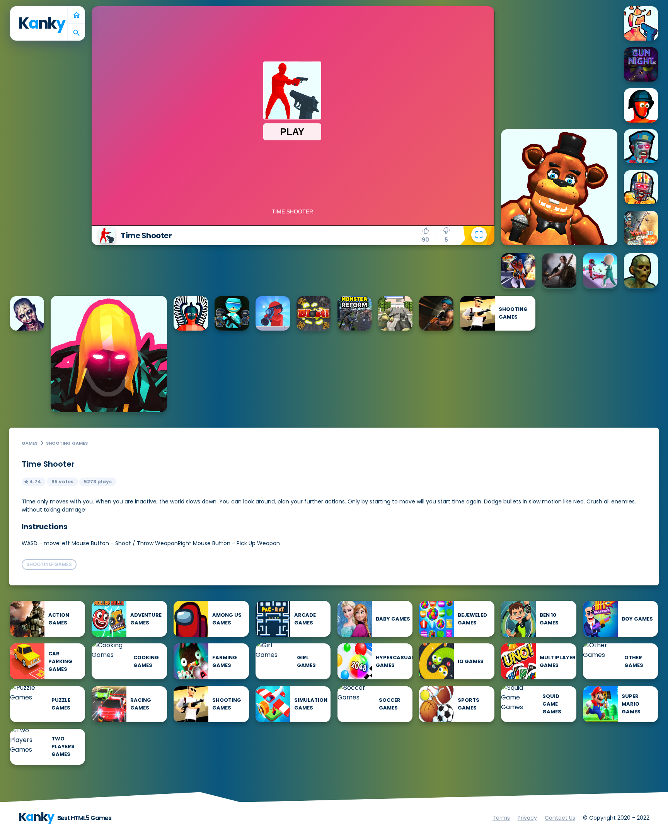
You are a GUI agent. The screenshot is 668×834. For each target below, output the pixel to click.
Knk (42, 23)
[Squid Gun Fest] (600, 270)
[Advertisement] (559, 54)
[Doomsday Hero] (559, 270)
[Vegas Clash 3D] (518, 270)
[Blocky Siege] (395, 313)
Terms (501, 818)
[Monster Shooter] (641, 270)
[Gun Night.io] (641, 64)
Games (29, 443)
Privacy (527, 818)
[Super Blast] (314, 313)
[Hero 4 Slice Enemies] (109, 354)
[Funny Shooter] (641, 105)
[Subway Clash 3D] (436, 313)
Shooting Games (67, 443)
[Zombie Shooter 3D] (27, 313)
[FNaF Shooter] (559, 187)
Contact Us (560, 818)
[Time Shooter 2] (641, 23)
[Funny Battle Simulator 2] (191, 313)
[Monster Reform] (354, 313)
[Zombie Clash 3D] (641, 228)
